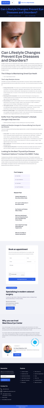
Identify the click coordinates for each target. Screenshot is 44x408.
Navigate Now (10, 308)
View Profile (17, 354)
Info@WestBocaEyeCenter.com (9, 391)
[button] (12, 2)
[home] (26, 2)
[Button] (21, 197)
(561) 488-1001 (5, 2)
